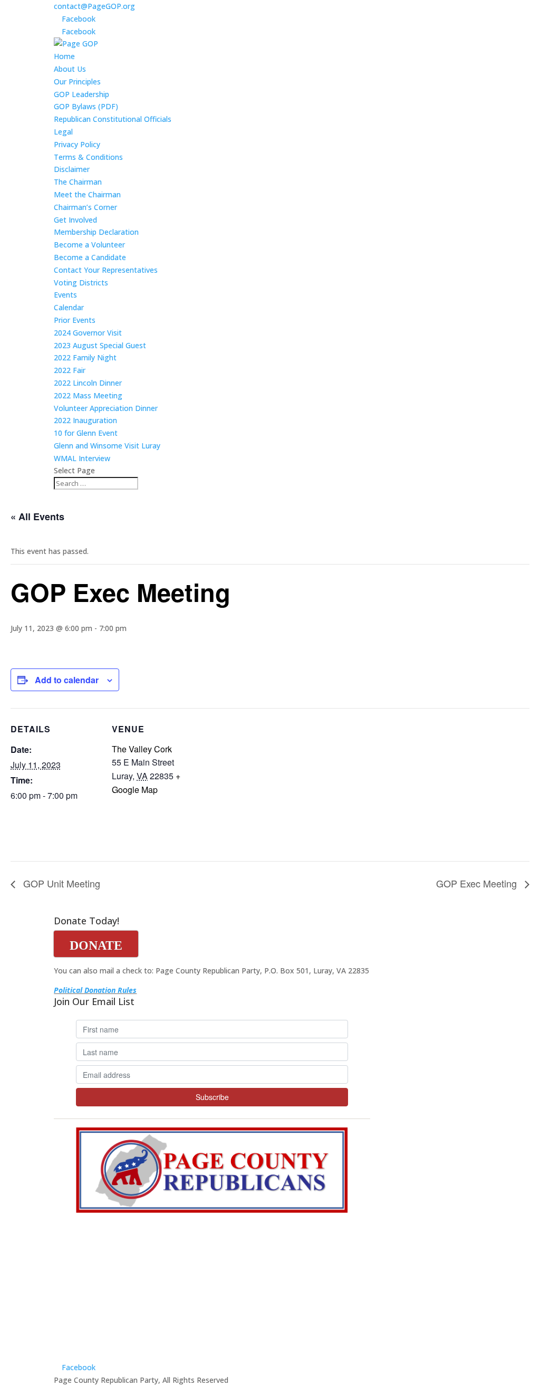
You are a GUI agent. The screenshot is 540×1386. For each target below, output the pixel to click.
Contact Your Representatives (106, 270)
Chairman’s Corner (85, 207)
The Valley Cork (142, 749)
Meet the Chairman (87, 194)
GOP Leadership (81, 94)
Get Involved (75, 220)
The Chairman (78, 182)
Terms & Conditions (88, 157)
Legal (63, 132)
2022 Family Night (85, 357)
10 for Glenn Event (86, 433)
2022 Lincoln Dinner (88, 383)
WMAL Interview (82, 458)
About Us (70, 69)
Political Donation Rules (95, 990)
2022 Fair (69, 370)
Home (64, 56)
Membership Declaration (96, 232)
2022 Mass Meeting (88, 395)
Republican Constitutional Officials (112, 119)
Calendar (69, 307)
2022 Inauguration (85, 420)
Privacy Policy (77, 144)
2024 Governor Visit (88, 333)
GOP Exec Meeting (477, 883)
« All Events (37, 516)
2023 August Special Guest (100, 345)
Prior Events (74, 320)
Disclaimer (72, 169)
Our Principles (77, 82)
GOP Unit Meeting (60, 883)
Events (65, 295)
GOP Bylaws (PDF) (86, 106)
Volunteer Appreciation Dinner (106, 408)
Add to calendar (67, 680)
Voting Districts (81, 283)
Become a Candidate (90, 257)
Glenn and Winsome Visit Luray (107, 446)
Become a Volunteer (89, 245)
